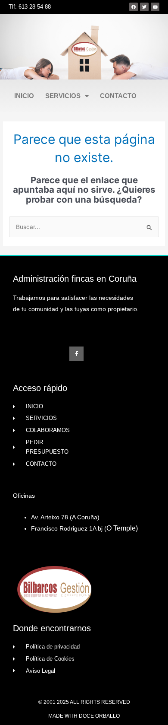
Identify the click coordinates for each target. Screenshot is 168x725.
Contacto (118, 95)
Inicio (24, 95)
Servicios (63, 95)
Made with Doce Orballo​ (84, 716)
